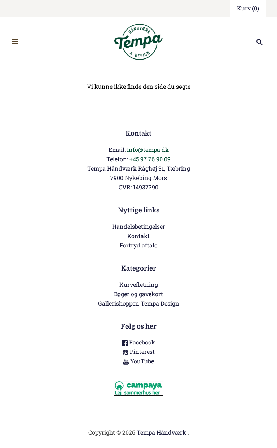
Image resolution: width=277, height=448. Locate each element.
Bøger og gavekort (138, 294)
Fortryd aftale (138, 245)
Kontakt (138, 236)
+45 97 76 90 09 (150, 159)
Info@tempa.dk (148, 149)
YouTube (141, 361)
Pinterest (141, 351)
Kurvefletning (138, 284)
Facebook (141, 342)
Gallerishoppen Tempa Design (138, 303)
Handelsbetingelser (138, 226)
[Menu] (15, 42)
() (248, 8)
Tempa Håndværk (161, 432)
